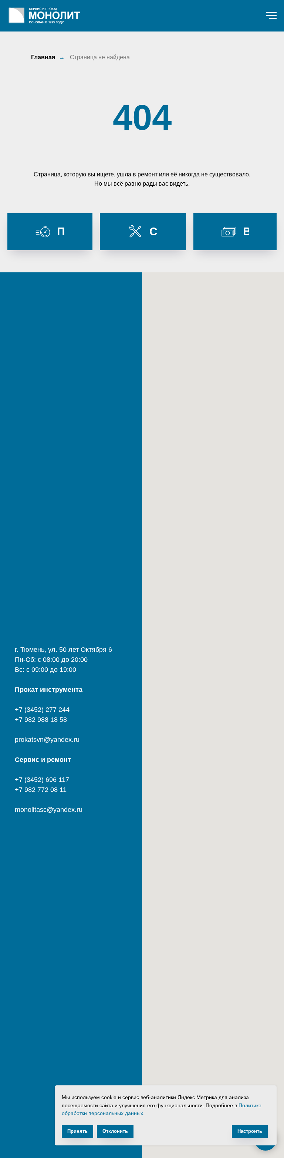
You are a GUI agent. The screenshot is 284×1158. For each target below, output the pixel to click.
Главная (43, 57)
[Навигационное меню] (271, 15)
